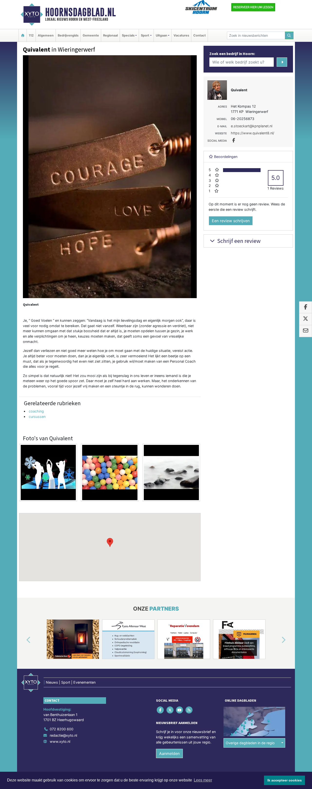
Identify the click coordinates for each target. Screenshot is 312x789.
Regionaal (110, 35)
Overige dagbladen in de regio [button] (250, 743)
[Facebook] (161, 710)
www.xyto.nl (60, 741)
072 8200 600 (61, 729)
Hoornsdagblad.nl (80, 12)
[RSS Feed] (189, 710)
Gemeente (91, 35)
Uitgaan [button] (161, 35)
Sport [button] (145, 35)
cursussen (37, 416)
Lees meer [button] (203, 780)
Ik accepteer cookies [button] (284, 780)
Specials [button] (128, 35)
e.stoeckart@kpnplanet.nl (251, 126)
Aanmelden (169, 753)
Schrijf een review (238, 241)
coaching (36, 411)
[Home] (23, 35)
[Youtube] (180, 710)
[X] (170, 710)
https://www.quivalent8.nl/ (252, 133)
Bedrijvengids (68, 35)
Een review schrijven (231, 220)
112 (31, 35)
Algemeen (46, 35)
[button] (110, 542)
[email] (305, 331)
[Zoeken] (289, 35)
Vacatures (181, 35)
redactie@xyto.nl (63, 735)
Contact (199, 35)
